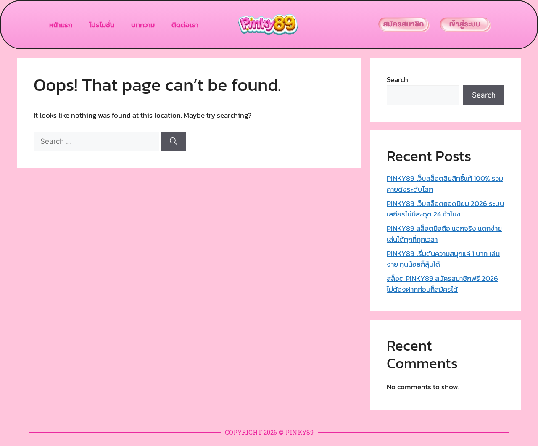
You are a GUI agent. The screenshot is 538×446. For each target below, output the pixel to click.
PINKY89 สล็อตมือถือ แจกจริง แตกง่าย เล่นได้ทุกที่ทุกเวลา (444, 234)
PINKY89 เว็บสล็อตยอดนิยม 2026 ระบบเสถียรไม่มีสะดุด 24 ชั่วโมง (445, 209)
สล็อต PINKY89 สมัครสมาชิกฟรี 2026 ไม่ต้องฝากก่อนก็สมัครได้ (442, 284)
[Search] (173, 142)
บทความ (143, 24)
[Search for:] (97, 141)
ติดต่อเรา (184, 24)
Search (397, 79)
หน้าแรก (60, 24)
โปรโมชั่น (101, 24)
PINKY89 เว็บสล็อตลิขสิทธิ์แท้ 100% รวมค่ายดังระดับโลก (445, 184)
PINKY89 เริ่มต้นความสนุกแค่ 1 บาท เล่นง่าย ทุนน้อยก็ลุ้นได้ (443, 259)
